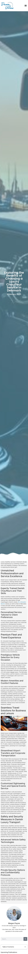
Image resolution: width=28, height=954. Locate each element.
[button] (25, 5)
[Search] (25, 939)
